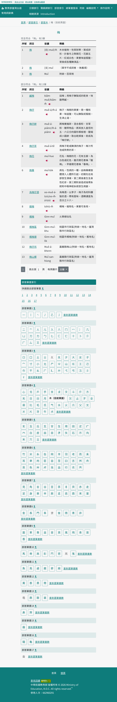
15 (23, 300)
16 (29, 300)
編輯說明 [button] (91, 8)
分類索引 (34, 8)
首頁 (23, 22)
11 (71, 295)
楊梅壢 (33, 236)
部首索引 (59, 8)
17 (35, 300)
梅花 (31, 156)
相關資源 (34, 13)
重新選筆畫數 (70, 314)
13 (83, 295)
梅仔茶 (33, 146)
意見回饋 (35, 680)
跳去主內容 (19, 2)
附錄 (82, 8)
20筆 (62, 269)
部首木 (44, 22)
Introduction (48, 13)
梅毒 (31, 170)
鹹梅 (31, 95)
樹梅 (31, 206)
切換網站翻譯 (39, 2)
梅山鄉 (33, 256)
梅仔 (31, 109)
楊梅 (31, 216)
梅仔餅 (33, 123)
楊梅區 (33, 226)
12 (77, 295)
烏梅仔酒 (34, 192)
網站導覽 (28, 2)
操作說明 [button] (105, 8)
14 (89, 295)
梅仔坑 (33, 246)
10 (65, 295)
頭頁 (63, 673)
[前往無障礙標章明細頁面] (46, 680)
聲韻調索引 (47, 8)
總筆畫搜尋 (72, 8)
